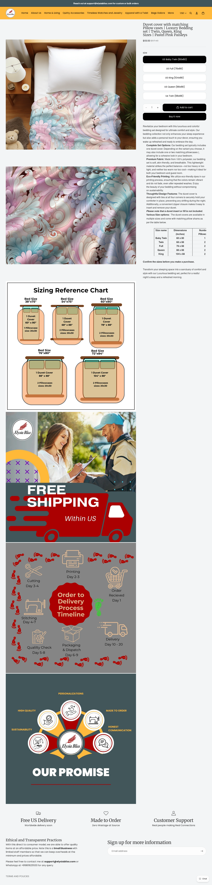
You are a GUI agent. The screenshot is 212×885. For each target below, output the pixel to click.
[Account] (197, 13)
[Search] (190, 13)
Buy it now (174, 116)
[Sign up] (202, 851)
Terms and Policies (17, 876)
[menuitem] (170, 13)
